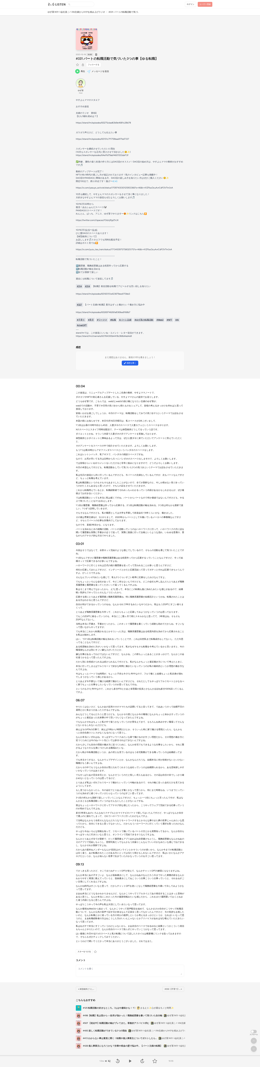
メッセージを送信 (100, 71)
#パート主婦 (125, 320)
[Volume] (107, 1061)
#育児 (91, 320)
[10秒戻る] (117, 1061)
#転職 (113, 320)
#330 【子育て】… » (173, 989)
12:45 (94, 230)
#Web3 (160, 320)
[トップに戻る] (254, 1041)
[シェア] (83, 65)
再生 (83, 71)
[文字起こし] (96, 54)
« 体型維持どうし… (86, 989)
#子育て (81, 320)
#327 (79, 304)
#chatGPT (82, 325)
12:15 (87, 230)
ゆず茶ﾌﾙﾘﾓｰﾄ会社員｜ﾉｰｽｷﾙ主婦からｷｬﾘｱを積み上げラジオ (76, 12)
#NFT (169, 320)
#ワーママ (102, 320)
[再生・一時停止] (130, 1061)
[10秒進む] (142, 1061)
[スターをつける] (78, 64)
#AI (177, 320)
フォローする (93, 64)
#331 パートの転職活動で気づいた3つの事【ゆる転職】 (117, 59)
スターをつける (84, 951)
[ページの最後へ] (254, 1049)
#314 (79, 286)
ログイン (190, 4)
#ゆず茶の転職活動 (144, 320)
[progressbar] (130, 1055)
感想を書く (131, 363)
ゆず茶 (81, 90)
